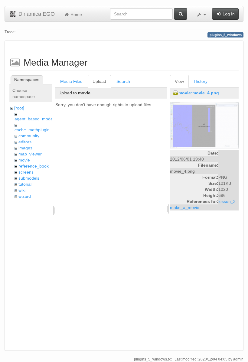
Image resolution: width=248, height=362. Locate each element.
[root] (19, 108)
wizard (24, 196)
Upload (99, 81)
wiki (21, 190)
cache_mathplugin (32, 129)
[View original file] (204, 124)
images (25, 147)
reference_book (33, 166)
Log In (228, 13)
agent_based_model (34, 118)
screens (26, 172)
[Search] (180, 14)
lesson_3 (227, 201)
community (28, 135)
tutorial (24, 184)
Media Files (71, 81)
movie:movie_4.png (198, 92)
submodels (28, 178)
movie (24, 160)
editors (24, 141)
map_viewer (30, 154)
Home (75, 14)
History (200, 81)
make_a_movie (184, 207)
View (179, 81)
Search (123, 81)
